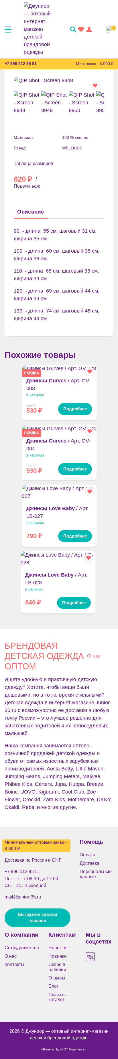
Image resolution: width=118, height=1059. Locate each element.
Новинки (57, 956)
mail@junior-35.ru (23, 896)
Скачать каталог (57, 997)
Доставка (89, 863)
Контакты (14, 964)
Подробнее (75, 409)
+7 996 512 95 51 (21, 63)
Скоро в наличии (57, 967)
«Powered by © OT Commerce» (63, 1049)
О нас (94, 656)
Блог (53, 986)
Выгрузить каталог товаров (38, 917)
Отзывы (56, 977)
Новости (57, 947)
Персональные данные (96, 874)
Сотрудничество (22, 947)
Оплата (87, 854)
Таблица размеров (33, 163)
